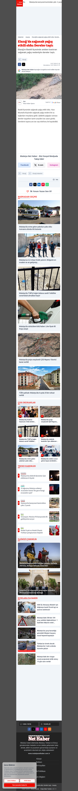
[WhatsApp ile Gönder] (47, 184)
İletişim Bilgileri (39, 777)
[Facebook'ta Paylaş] (19, 64)
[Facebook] (29, 729)
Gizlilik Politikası (39, 771)
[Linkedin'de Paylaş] (39, 184)
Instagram (54, 165)
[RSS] (49, 729)
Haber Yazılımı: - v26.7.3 (39, 789)
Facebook (25, 165)
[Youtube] (45, 729)
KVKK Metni (27, 780)
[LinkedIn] (41, 729)
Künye (39, 759)
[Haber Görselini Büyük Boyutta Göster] (39, 86)
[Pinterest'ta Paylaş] (43, 184)
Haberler (21, 37)
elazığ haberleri (37, 173)
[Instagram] (37, 729)
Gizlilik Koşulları (39, 765)
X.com (40, 165)
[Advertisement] (39, 21)
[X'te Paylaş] (23, 64)
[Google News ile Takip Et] (56, 102)
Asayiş (28, 37)
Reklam (39, 762)
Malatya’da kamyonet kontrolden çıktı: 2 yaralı (41, 2)
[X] (33, 729)
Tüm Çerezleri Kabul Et (19, 785)
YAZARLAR (46, 724)
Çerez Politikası (11, 780)
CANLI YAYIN (27, 724)
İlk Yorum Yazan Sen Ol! (41, 191)
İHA (29, 102)
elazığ (24, 59)
